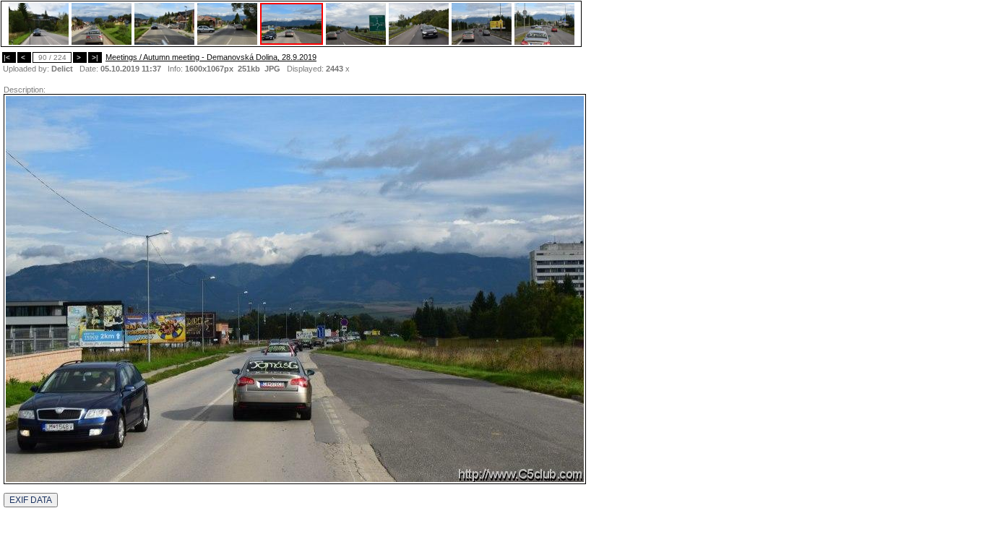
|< (9, 57)
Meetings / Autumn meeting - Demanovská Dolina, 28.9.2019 (210, 57)
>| (95, 57)
